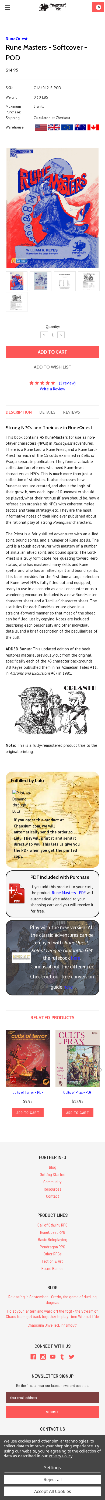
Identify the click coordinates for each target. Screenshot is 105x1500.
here (75, 958)
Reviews (71, 412)
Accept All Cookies (52, 1491)
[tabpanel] (28, 1073)
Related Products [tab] (52, 1017)
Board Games (52, 1268)
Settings (52, 1468)
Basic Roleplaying (52, 1239)
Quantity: (53, 326)
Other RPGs (53, 1253)
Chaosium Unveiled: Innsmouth (53, 1324)
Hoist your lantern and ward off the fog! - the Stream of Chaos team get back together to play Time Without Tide (52, 1313)
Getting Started (52, 1174)
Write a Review (52, 388)
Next (99, 1069)
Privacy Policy (60, 1455)
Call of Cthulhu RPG (52, 1224)
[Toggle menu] (7, 7)
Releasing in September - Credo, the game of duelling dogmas (52, 1299)
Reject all (53, 1479)
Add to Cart (27, 1112)
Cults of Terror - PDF (27, 1092)
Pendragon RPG (52, 1246)
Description (19, 412)
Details (47, 412)
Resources (52, 1188)
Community (52, 1181)
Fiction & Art (52, 1260)
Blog (52, 1167)
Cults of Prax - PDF (77, 1092)
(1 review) (67, 383)
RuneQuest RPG (52, 1232)
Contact (52, 1195)
